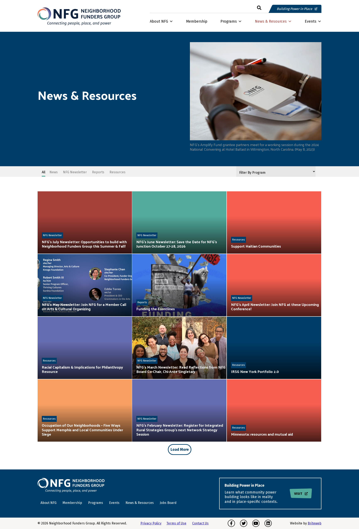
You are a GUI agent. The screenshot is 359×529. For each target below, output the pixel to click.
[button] (259, 8)
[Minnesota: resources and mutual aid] (274, 410)
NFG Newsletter (52, 235)
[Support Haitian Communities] (274, 222)
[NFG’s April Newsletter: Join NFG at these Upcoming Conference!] (274, 285)
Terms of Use (176, 523)
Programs (228, 21)
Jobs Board (168, 503)
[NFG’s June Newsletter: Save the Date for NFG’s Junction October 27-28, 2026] (179, 222)
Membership (196, 21)
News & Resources (271, 21)
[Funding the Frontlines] (179, 285)
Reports (142, 302)
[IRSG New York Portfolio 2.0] (274, 348)
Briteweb (314, 523)
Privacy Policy (150, 523)
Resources (238, 239)
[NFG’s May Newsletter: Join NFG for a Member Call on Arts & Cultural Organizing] (85, 285)
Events (310, 21)
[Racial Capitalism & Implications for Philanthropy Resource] (85, 348)
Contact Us (200, 523)
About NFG (159, 21)
